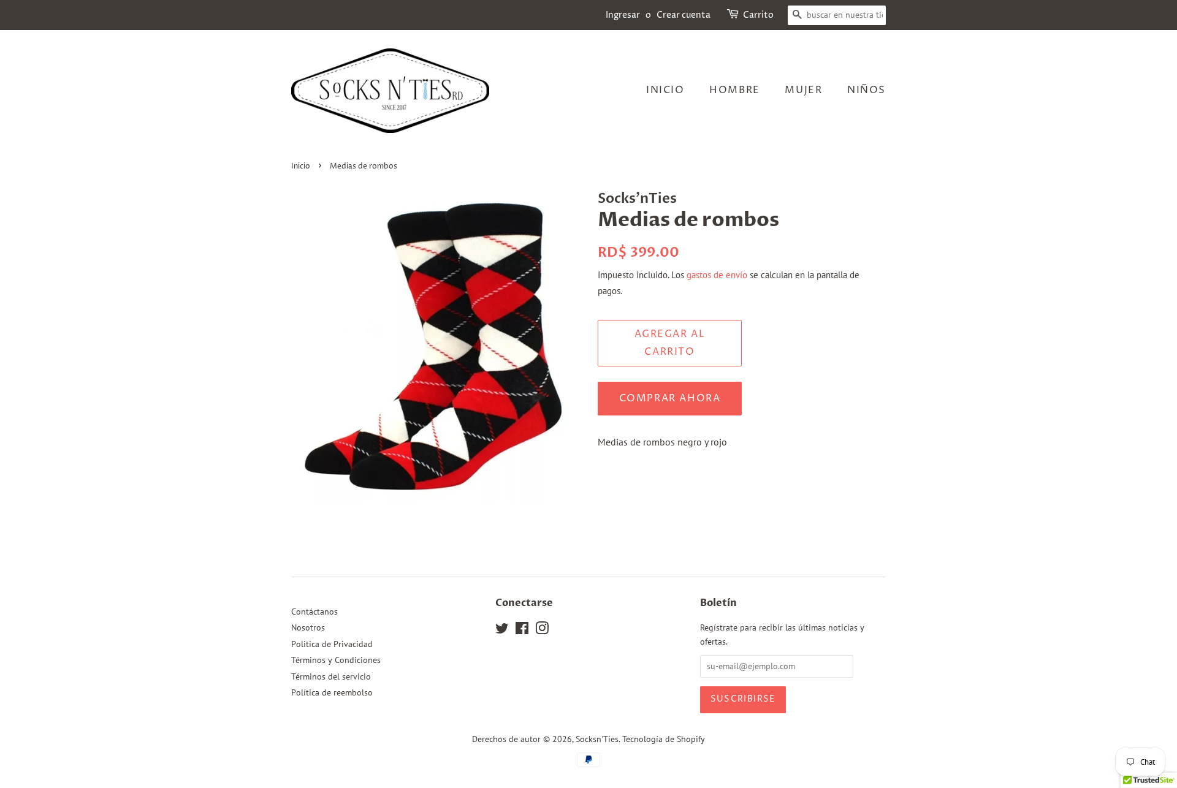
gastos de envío (717, 275)
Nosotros (308, 627)
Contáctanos (314, 611)
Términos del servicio (331, 676)
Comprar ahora (670, 398)
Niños (866, 90)
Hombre (734, 90)
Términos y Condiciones (336, 659)
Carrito (758, 15)
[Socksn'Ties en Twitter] (502, 630)
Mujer (803, 90)
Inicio (665, 90)
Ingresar (623, 15)
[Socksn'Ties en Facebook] (522, 630)
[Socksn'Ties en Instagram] (542, 630)
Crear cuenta (683, 15)
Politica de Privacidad (332, 644)
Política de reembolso (332, 692)
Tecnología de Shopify (663, 738)
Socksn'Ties (597, 738)
